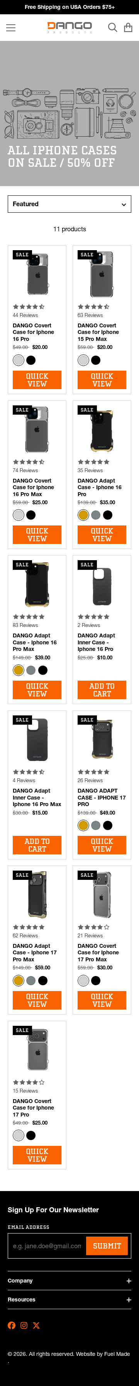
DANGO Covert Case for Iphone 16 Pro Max (33, 487)
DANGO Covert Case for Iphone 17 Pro (33, 1108)
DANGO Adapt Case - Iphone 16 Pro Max (35, 642)
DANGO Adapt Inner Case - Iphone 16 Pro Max (37, 797)
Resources (22, 1299)
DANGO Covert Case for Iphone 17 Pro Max (98, 952)
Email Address (29, 1227)
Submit (107, 1246)
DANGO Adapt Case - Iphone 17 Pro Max (35, 952)
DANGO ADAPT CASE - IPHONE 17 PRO (102, 797)
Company (20, 1280)
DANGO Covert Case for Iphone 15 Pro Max (98, 332)
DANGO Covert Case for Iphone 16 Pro (33, 332)
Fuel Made (117, 1354)
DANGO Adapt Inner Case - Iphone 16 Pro (96, 642)
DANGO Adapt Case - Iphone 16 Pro (100, 487)
